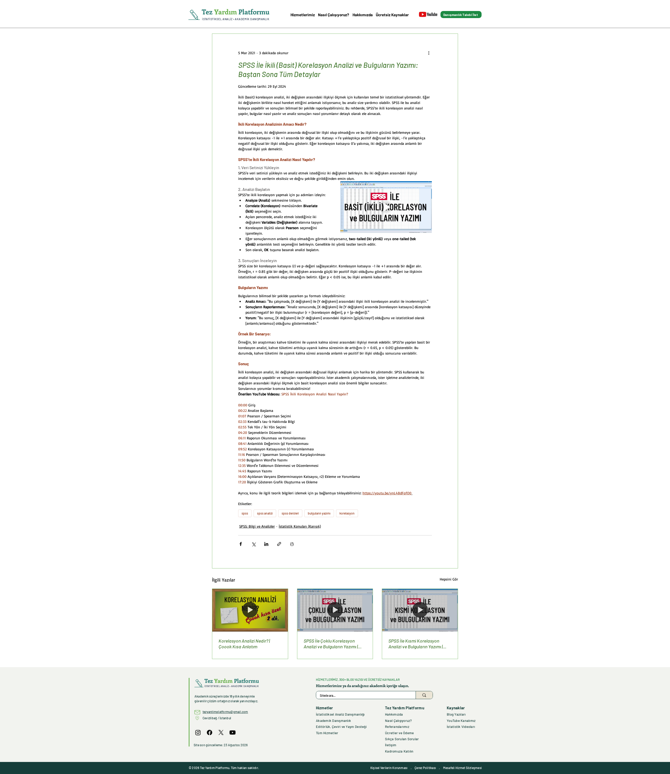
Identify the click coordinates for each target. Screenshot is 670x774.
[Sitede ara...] (424, 695)
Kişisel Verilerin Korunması (388, 768)
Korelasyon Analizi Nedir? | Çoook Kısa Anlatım (244, 643)
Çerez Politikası (425, 768)
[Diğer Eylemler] (429, 52)
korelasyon (347, 513)
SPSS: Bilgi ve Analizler (257, 526)
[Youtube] (232, 732)
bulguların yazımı (319, 513)
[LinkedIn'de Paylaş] (266, 543)
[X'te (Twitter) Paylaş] (253, 543)
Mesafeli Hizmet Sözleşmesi (462, 768)
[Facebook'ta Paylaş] (240, 543)
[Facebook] (209, 732)
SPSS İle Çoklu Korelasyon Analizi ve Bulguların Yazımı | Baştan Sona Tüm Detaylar (331, 643)
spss (245, 513)
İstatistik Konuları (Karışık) (300, 526)
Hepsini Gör (449, 579)
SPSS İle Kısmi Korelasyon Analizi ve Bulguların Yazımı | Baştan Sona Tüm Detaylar (415, 643)
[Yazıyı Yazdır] (291, 543)
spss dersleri (290, 513)
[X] (221, 732)
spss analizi (265, 513)
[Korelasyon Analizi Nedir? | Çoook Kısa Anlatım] (250, 610)
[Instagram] (198, 732)
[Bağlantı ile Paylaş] (279, 543)
